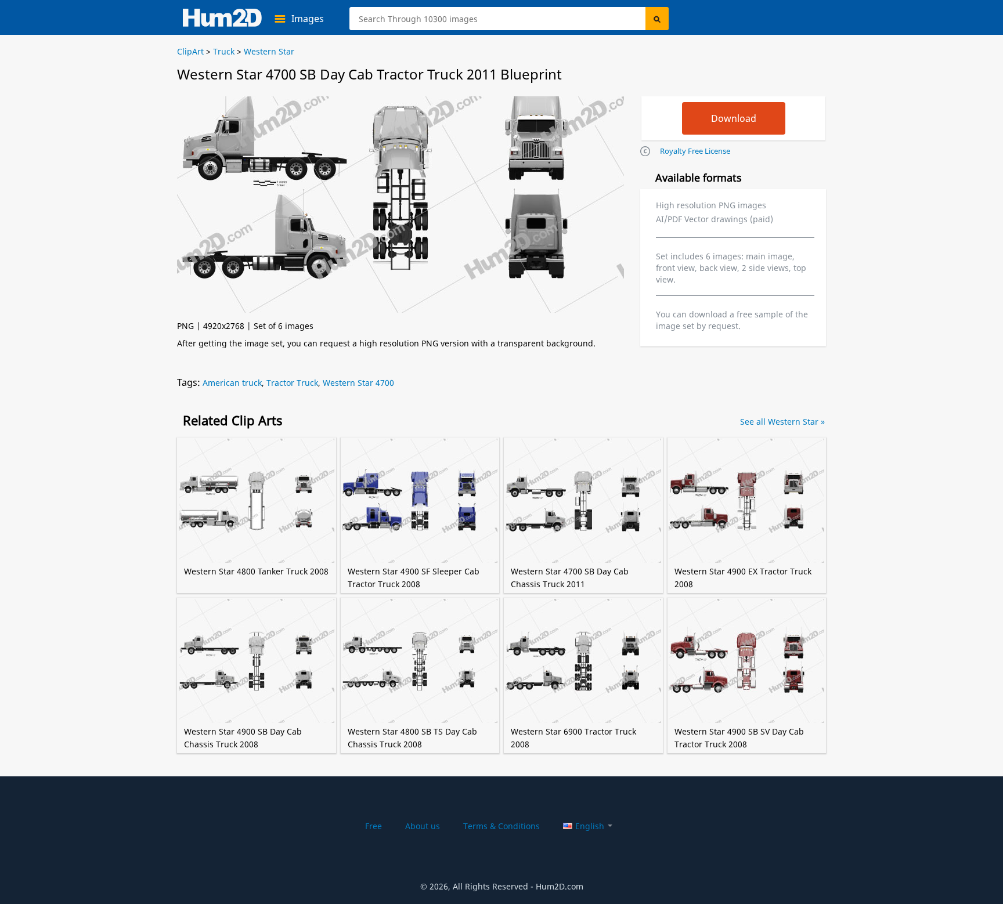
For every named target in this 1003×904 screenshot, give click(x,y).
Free (373, 825)
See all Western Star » (782, 421)
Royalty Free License (695, 151)
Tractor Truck (292, 382)
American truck (232, 382)
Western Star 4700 (358, 382)
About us (422, 825)
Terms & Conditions (501, 825)
